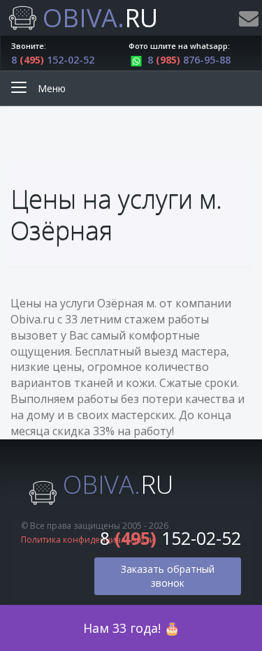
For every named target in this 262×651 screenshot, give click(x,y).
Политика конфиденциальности (88, 540)
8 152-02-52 (52, 59)
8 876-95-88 (189, 59)
